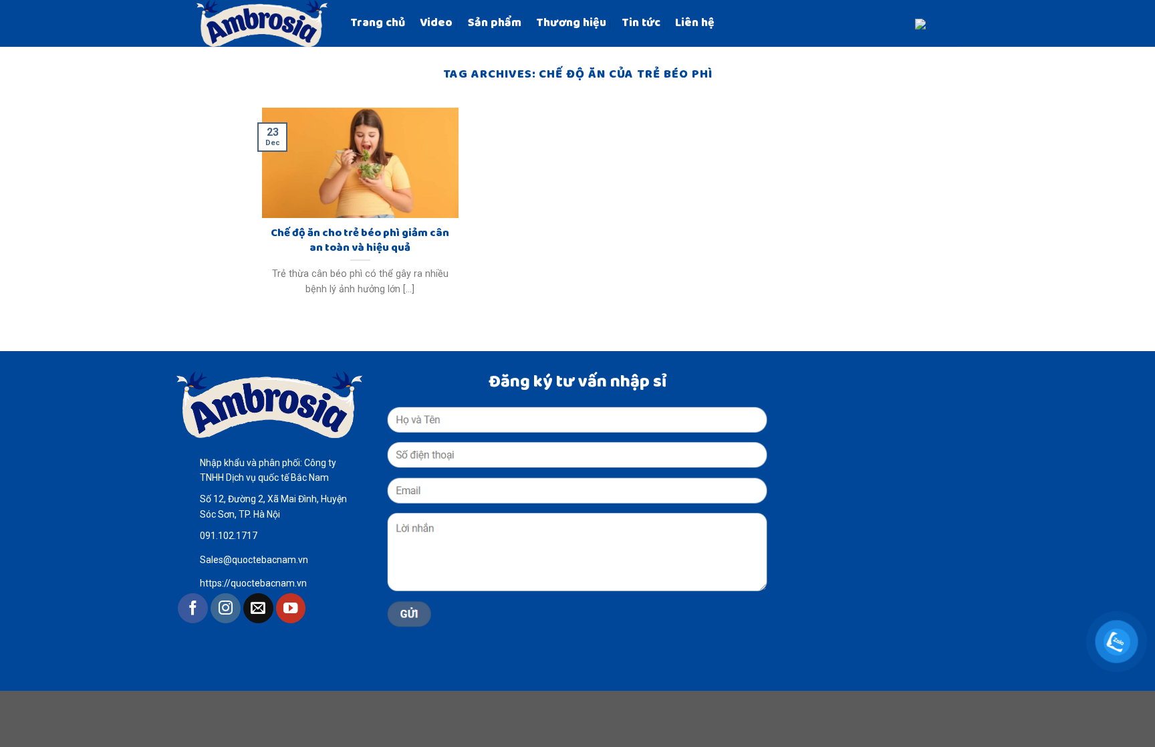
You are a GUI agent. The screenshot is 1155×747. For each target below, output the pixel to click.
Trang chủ (377, 23)
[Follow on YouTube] (291, 608)
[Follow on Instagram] (226, 608)
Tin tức (641, 23)
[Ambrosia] (263, 23)
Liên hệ (695, 23)
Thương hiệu (571, 23)
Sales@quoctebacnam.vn (254, 559)
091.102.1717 (228, 535)
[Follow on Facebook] (193, 608)
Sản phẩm (494, 23)
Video (436, 23)
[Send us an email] (258, 608)
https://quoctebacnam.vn (253, 583)
